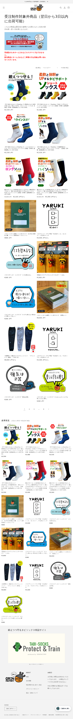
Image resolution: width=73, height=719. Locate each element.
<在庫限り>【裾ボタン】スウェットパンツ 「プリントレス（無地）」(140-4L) (19, 356)
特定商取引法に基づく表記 (34, 685)
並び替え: (38, 67)
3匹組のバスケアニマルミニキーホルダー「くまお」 (51, 275)
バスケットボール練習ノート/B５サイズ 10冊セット (52, 315)
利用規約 (45, 714)
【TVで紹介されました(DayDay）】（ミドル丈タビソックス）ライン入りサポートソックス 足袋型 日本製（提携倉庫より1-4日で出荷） (20, 148)
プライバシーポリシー (32, 689)
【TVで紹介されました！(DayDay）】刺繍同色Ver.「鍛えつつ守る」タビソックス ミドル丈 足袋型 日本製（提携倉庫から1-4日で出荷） (52, 148)
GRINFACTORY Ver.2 (14, 715)
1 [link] (24, 409)
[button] (4, 8)
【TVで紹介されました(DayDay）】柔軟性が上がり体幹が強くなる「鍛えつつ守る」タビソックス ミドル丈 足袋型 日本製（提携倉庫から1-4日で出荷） (20, 106)
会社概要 (28, 680)
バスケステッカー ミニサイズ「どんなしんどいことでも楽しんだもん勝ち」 (52, 397)
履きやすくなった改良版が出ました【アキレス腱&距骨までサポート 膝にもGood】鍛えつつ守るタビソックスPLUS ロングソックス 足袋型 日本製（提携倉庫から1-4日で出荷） (20, 192)
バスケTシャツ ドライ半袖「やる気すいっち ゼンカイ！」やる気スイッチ (51, 234)
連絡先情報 (51, 714)
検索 (27, 676)
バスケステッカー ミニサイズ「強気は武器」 (16, 397)
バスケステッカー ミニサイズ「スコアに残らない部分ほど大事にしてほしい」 (20, 315)
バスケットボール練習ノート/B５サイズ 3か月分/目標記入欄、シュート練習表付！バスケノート (19, 234)
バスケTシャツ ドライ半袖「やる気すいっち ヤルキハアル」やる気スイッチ (52, 356)
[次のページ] (48, 409)
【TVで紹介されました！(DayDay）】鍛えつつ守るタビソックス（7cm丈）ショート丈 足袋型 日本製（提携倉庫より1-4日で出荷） (53, 106)
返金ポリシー (26, 714)
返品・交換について (32, 693)
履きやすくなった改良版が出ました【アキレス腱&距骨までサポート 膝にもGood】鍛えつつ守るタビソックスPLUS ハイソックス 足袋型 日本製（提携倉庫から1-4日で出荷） (52, 192)
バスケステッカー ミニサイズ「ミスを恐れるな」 (18, 275)
